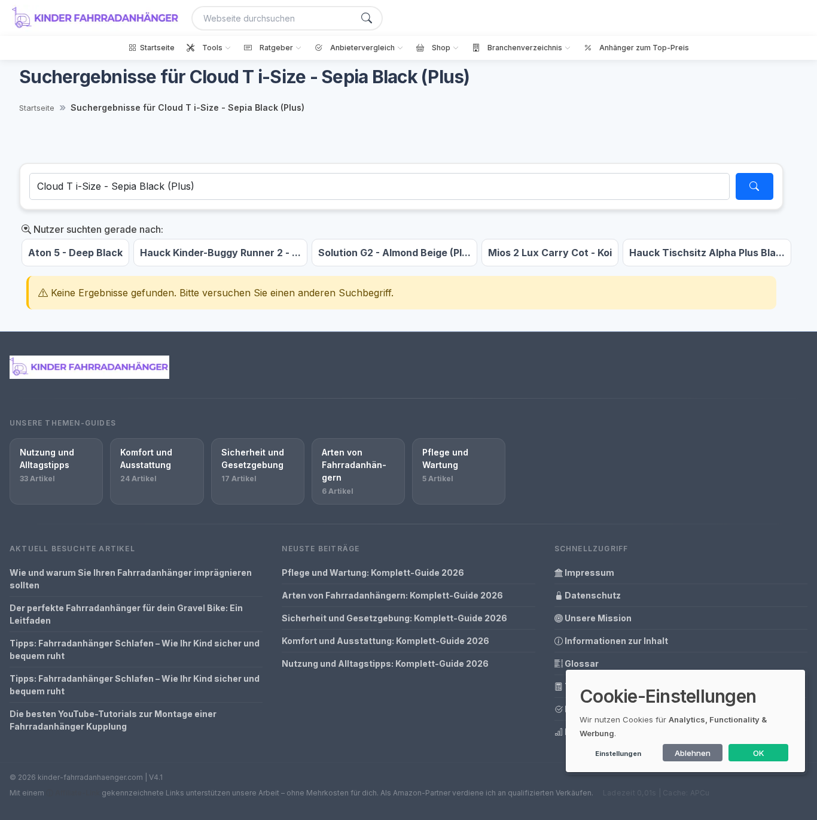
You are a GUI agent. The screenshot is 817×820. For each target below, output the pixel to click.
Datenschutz (592, 595)
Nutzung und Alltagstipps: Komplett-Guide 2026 (385, 663)
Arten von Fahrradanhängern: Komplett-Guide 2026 (392, 595)
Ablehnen (693, 753)
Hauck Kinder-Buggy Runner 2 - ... (220, 253)
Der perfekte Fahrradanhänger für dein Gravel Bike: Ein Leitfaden (126, 614)
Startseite (36, 108)
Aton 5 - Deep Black (75, 253)
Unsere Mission (597, 618)
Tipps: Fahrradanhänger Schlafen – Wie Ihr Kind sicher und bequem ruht (135, 649)
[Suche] (366, 18)
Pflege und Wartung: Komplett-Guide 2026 (373, 572)
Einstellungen (618, 753)
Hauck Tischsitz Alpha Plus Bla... (707, 253)
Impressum (588, 572)
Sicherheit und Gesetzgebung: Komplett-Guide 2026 (394, 618)
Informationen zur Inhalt (615, 641)
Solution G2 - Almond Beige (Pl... (394, 253)
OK (758, 753)
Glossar (581, 663)
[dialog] (685, 721)
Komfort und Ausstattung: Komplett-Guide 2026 (385, 641)
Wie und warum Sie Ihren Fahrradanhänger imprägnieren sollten (131, 578)
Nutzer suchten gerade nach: (97, 229)
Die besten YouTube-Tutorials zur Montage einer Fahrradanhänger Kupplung (113, 720)
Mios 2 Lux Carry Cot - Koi (550, 253)
